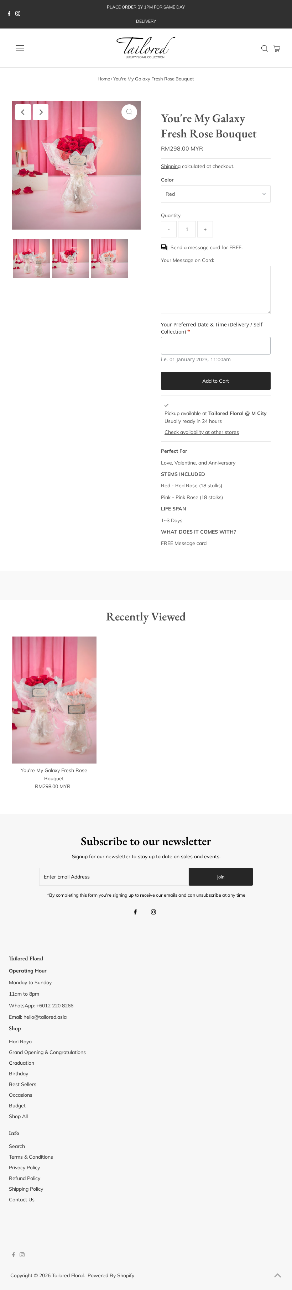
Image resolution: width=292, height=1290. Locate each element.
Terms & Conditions (31, 1157)
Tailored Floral (68, 1275)
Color (167, 180)
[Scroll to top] (278, 1276)
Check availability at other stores (202, 432)
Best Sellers (22, 1084)
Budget (17, 1105)
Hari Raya (20, 1041)
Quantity (171, 215)
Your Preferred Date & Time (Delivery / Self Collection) (211, 328)
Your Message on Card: (187, 260)
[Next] (40, 112)
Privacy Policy (24, 1167)
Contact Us (22, 1199)
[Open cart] (276, 48)
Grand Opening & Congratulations (47, 1052)
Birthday (18, 1073)
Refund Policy (24, 1178)
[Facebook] (9, 14)
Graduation (21, 1063)
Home (104, 79)
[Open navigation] (43, 48)
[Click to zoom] (129, 112)
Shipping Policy (26, 1189)
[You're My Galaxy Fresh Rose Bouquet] (54, 700)
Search (17, 1146)
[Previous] (23, 112)
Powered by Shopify (111, 1275)
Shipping (171, 166)
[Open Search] (264, 48)
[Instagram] (18, 14)
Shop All (18, 1116)
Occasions (20, 1095)
